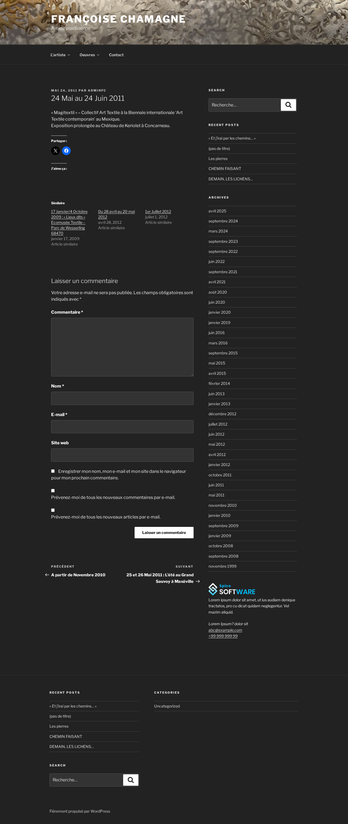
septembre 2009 (223, 525)
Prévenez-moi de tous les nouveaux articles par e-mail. (105, 517)
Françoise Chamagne (118, 19)
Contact (116, 54)
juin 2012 (216, 434)
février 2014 (219, 383)
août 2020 (218, 292)
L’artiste (58, 54)
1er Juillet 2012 (158, 211)
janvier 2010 (220, 515)
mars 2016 (218, 343)
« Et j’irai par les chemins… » (232, 138)
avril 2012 (217, 454)
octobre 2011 (220, 475)
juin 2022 (217, 261)
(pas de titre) (219, 148)
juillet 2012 (218, 424)
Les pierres (218, 158)
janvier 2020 (220, 312)
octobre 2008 (221, 545)
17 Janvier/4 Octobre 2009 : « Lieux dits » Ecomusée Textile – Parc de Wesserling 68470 (69, 222)
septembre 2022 (223, 251)
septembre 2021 (223, 271)
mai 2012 (217, 444)
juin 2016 (217, 332)
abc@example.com (225, 630)
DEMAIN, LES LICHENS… (231, 179)
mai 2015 (217, 363)
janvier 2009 (220, 535)
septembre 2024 (223, 221)
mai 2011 (217, 495)
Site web (60, 442)
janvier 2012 (219, 464)
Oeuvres (87, 54)
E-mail (59, 414)
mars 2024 (218, 231)
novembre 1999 (223, 566)
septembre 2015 (223, 353)
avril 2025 (217, 211)
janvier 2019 (219, 322)
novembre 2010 (223, 505)
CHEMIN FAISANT (225, 168)
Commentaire (67, 312)
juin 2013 (217, 393)
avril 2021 (217, 281)
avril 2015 (217, 373)
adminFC (97, 90)
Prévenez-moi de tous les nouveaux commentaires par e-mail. (113, 497)
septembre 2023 (223, 241)
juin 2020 (217, 302)
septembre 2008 (223, 556)
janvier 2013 (219, 403)
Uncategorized (167, 706)
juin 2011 (216, 485)
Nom (57, 386)
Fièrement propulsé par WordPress (79, 811)
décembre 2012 (222, 413)
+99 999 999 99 (223, 636)
